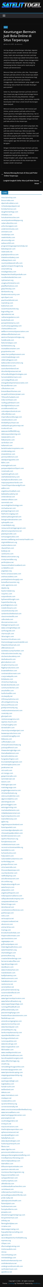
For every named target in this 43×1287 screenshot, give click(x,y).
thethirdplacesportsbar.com (12, 1129)
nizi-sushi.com (6, 770)
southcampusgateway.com (11, 326)
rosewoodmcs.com (8, 1101)
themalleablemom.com (10, 753)
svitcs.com (5, 916)
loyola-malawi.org (8, 591)
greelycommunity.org (9, 707)
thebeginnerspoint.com (10, 625)
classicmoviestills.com (9, 616)
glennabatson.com (8, 662)
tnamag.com (6, 930)
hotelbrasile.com (7, 340)
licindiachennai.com (8, 209)
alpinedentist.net (7, 314)
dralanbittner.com (8, 454)
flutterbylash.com (8, 1203)
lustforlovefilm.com (8, 693)
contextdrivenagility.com (10, 736)
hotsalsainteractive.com (10, 217)
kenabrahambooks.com (10, 685)
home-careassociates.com (11, 574)
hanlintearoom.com (8, 1206)
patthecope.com (7, 913)
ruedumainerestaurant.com (11, 710)
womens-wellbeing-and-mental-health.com (17, 539)
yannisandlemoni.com (9, 457)
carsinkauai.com (7, 1189)
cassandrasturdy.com (9, 611)
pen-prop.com (6, 995)
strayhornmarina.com (9, 665)
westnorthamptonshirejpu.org (12, 337)
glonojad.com (6, 716)
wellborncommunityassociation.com (15, 331)
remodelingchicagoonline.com (12, 1067)
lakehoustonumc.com (9, 978)
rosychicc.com (6, 594)
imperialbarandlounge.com (11, 417)
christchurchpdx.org (9, 682)
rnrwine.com (6, 1226)
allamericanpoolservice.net (11, 531)
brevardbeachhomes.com (11, 391)
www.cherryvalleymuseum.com (13, 354)
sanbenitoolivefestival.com (11, 613)
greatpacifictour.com (9, 864)
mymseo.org (6, 1240)
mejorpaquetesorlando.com (12, 482)
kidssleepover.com (8, 249)
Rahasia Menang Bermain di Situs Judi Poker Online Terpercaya (21, 174)
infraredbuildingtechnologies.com (14, 374)
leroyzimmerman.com (9, 1218)
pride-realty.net (7, 1198)
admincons (19, 44)
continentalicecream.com (10, 673)
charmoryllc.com (7, 633)
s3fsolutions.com (7, 388)
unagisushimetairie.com (10, 283)
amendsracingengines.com (11, 1021)
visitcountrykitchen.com (10, 796)
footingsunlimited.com (9, 1038)
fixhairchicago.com (8, 904)
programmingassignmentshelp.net (14, 246)
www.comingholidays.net (10, 628)
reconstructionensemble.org (12, 847)
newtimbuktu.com (8, 237)
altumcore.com (7, 924)
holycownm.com (7, 856)
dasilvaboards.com (8, 659)
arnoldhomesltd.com (9, 408)
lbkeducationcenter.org (10, 556)
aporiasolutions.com (9, 938)
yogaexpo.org (6, 571)
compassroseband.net (9, 921)
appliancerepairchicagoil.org (12, 266)
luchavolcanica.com (8, 853)
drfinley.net (5, 1221)
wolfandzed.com (7, 1089)
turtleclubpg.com (7, 861)
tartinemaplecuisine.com (10, 764)
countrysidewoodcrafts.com (11, 263)
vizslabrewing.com (8, 451)
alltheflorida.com (7, 1183)
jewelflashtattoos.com (9, 286)
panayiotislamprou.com (10, 323)
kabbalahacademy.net (9, 494)
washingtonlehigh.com (9, 1081)
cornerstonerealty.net (9, 1107)
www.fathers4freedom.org (11, 1001)
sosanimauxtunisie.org (9, 309)
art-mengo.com (7, 773)
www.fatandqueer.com (9, 1027)
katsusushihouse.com (9, 705)
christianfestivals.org (9, 793)
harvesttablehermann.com (11, 377)
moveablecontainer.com (10, 348)
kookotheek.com (7, 320)
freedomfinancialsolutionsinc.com (14, 1015)
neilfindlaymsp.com (8, 876)
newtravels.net (6, 252)
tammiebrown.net (8, 779)
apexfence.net (6, 1272)
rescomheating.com (8, 1255)
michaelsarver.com (8, 508)
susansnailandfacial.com (10, 992)
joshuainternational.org (10, 990)
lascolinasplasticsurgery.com (12, 1058)
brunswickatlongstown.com (11, 762)
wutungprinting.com (9, 807)
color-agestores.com (9, 585)
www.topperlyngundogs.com (12, 1004)
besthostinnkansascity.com (11, 1260)
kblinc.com (5, 462)
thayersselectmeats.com (10, 935)
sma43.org (5, 1064)
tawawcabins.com (8, 437)
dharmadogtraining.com (10, 1246)
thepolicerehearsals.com (10, 645)
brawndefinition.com (9, 670)
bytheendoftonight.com (10, 599)
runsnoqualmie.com (9, 1041)
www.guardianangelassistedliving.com (15, 1155)
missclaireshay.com (8, 197)
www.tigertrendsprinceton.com (13, 998)
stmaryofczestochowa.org (11, 745)
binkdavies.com (7, 679)
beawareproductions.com (11, 733)
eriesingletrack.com (8, 465)
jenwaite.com (6, 1212)
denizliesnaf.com (7, 907)
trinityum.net (6, 1124)
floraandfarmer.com (9, 385)
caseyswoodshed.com (9, 901)
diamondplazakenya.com (10, 1161)
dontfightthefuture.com (10, 405)
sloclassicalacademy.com (10, 656)
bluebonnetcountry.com (10, 294)
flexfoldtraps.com (7, 1018)
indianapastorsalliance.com (11, 896)
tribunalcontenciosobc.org (11, 653)
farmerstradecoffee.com (10, 961)
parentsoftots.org (8, 955)
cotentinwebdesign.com (10, 357)
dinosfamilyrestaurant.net (11, 371)
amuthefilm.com (7, 690)
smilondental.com (8, 497)
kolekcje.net (5, 551)
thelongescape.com (8, 784)
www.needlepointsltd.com (11, 1052)
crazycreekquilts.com (9, 676)
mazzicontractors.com (9, 1126)
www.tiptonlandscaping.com (12, 1072)
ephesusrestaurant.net (10, 1132)
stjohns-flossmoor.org (9, 839)
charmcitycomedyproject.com (12, 730)
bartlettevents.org (8, 346)
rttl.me (3, 1252)
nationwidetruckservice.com (12, 859)
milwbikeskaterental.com (10, 813)
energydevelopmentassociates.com (14, 383)
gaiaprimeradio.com (9, 776)
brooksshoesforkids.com (10, 933)
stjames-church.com (9, 722)
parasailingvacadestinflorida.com (13, 1195)
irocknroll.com (6, 428)
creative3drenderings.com (11, 958)
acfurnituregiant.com (9, 226)
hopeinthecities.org (8, 602)
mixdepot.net (6, 1098)
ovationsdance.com (8, 545)
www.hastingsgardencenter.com (13, 1115)
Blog (5, 27)
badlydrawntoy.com (8, 975)
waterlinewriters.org (9, 950)
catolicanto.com (7, 554)
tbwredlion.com (7, 1164)
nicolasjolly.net (6, 696)
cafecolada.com (7, 619)
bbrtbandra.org (7, 291)
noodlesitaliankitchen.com (11, 277)
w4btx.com (5, 488)
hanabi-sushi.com (8, 1087)
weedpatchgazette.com (10, 460)
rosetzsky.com (6, 713)
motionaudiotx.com (8, 1249)
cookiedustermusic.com (10, 844)
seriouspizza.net (7, 918)
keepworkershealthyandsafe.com (13, 274)
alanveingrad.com (8, 802)
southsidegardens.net (9, 1121)
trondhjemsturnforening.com (12, 1158)
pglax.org (4, 821)
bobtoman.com (7, 306)
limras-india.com (7, 200)
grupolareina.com (8, 351)
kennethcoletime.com (9, 756)
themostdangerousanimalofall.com (14, 642)
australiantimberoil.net (10, 368)
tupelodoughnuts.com (9, 474)
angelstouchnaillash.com (10, 491)
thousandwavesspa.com (10, 870)
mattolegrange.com (8, 787)
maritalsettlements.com (10, 810)
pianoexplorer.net (8, 1118)
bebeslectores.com (8, 366)
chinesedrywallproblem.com (12, 833)
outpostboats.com (8, 596)
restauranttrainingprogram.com (13, 528)
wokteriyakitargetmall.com (11, 517)
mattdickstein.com (8, 973)
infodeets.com (6, 215)
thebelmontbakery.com (10, 257)
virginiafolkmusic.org (9, 542)
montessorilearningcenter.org (12, 1172)
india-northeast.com (9, 400)
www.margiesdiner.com (10, 1047)
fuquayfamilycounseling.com (12, 1232)
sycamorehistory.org (9, 1104)
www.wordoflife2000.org (10, 431)
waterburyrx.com (7, 887)
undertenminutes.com (9, 229)
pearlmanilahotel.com (9, 300)
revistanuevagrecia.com (10, 719)
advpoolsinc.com (7, 890)
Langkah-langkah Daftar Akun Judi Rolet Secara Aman (21, 182)
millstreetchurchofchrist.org (12, 1192)
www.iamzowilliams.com (10, 1112)
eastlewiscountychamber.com (12, 651)
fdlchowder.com (7, 1050)
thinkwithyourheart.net (10, 423)
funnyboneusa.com (8, 841)
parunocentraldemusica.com (12, 1152)
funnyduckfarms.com (9, 1209)
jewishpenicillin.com (8, 534)
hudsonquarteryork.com (10, 1144)
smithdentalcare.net (9, 1263)
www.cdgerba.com (8, 1149)
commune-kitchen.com (10, 688)
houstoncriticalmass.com (10, 639)
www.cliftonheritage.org (10, 1061)
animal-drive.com (7, 927)
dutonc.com (5, 782)
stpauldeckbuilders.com (10, 1035)
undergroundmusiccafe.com (12, 1266)
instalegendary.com (8, 272)
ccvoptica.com (6, 1078)
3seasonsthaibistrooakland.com (13, 565)
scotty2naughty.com (9, 725)
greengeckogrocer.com (10, 511)
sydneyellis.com (7, 522)
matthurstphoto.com (9, 1181)
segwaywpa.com (7, 941)
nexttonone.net (7, 984)
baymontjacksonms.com (10, 816)
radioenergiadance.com (10, 317)
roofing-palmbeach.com (10, 403)
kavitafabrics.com (7, 850)
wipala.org (5, 588)
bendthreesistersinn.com (10, 836)
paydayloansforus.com (9, 254)
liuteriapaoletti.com (8, 827)
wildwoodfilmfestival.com (10, 334)
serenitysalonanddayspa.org (12, 220)
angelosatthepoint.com (10, 893)
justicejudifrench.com (9, 747)
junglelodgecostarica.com (11, 790)
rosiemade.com (7, 471)
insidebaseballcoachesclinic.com (13, 1186)
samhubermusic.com (9, 1269)
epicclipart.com (7, 297)
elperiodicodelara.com (9, 203)
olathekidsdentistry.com (10, 477)
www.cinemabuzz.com (9, 1095)
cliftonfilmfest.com (8, 414)
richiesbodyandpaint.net (10, 206)
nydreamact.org (7, 280)
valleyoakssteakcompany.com (12, 898)
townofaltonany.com (9, 819)
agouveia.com (6, 1235)
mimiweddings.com (8, 1258)
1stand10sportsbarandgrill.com (13, 485)
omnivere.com (6, 232)
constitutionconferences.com (12, 910)
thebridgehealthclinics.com (11, 947)
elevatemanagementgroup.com (13, 1215)
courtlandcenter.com (9, 873)
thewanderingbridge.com (10, 750)
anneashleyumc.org (8, 1030)
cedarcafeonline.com (9, 223)
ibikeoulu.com (6, 739)
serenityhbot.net (7, 987)
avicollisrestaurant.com (10, 878)
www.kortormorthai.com (10, 1024)
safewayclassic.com (8, 260)
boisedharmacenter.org (10, 582)
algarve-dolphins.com (9, 799)
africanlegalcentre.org (9, 702)
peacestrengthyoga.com (10, 1012)
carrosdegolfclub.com (9, 380)
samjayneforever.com (9, 1178)
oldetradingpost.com (9, 360)
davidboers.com (7, 967)
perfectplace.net (7, 562)
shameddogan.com (8, 953)
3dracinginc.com (7, 636)
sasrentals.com (7, 502)
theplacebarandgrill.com (10, 884)
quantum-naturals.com (10, 1169)
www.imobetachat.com (10, 970)
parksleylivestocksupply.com (12, 579)
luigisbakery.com (7, 1084)
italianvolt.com (6, 445)
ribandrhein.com (7, 548)
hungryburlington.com (9, 759)
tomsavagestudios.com (10, 537)
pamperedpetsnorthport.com (12, 468)
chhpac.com (5, 1243)
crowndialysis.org (7, 525)
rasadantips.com (7, 234)
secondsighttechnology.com (12, 505)
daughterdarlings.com (9, 212)
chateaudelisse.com (8, 328)
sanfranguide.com (8, 631)
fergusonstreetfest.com (10, 1175)
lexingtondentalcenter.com (11, 519)
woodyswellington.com (10, 1135)
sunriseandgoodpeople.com (12, 830)
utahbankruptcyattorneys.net (12, 425)
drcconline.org (6, 881)
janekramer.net (7, 767)
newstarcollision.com (9, 499)
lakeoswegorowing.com (10, 1229)
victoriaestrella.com (8, 867)
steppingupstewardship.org (11, 1075)
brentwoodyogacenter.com (11, 1069)
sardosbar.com (7, 442)
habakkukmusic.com (9, 981)
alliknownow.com (7, 648)
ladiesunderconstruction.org (12, 363)
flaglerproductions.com (10, 668)
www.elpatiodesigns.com (10, 1141)
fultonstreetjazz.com (9, 343)
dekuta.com (5, 1092)
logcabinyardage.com (9, 964)
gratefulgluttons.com (9, 605)
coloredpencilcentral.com (11, 411)
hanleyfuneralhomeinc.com (11, 480)
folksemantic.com (8, 440)
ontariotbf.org (6, 269)
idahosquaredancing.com (11, 434)
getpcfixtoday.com (8, 289)
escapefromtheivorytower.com (13, 394)
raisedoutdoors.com (9, 420)
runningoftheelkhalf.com (10, 1007)
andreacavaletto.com (9, 576)
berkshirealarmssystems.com (12, 448)
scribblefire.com (7, 568)
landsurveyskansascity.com (11, 1032)
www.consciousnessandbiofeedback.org (16, 1109)
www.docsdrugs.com (9, 1044)
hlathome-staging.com (9, 514)
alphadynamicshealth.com (11, 1201)
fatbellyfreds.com (7, 1138)
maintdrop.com (7, 303)
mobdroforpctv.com (9, 608)
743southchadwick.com (10, 397)
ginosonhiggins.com (8, 804)
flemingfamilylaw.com (9, 1223)
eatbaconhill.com (7, 243)
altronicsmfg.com (7, 240)
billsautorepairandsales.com (12, 1166)
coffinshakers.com (8, 742)
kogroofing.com (7, 311)
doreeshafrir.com (7, 727)
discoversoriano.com (9, 622)
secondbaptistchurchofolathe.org (14, 1238)
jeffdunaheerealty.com (9, 1010)
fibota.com (5, 1146)
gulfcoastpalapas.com (9, 944)
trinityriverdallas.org (9, 559)
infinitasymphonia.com (10, 699)
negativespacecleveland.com (12, 824)
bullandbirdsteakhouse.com (11, 1055)
